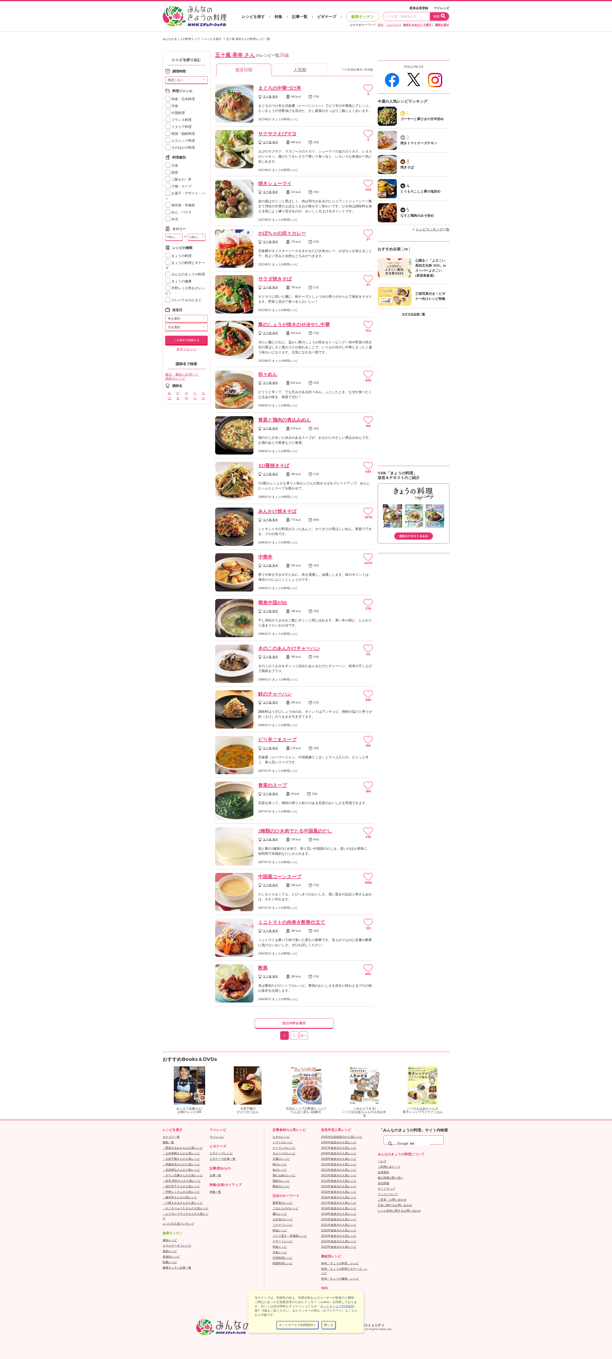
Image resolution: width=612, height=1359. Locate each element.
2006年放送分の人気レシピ (338, 1142)
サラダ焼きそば (275, 278)
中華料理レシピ (283, 1258)
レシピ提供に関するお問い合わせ (399, 1210)
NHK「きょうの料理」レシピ (340, 1263)
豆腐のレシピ (281, 1159)
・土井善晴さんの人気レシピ (181, 1153)
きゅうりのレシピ (284, 1153)
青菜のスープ (272, 785)
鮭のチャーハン (275, 693)
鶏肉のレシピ (281, 1181)
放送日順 (243, 69)
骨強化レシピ (171, 1256)
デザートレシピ (283, 1241)
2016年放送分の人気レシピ (338, 1197)
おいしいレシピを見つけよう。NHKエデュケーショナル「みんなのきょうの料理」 (195, 16)
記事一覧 (299, 17)
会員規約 (383, 1172)
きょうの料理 (180, 256)
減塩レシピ (170, 1240)
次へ (303, 1035)
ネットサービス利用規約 (337, 1306)
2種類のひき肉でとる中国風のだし (295, 830)
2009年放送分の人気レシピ (338, 1159)
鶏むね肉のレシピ (284, 1175)
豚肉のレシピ (281, 1186)
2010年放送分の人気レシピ (338, 1164)
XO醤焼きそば (273, 465)
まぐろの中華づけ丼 (279, 88)
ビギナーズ (326, 17)
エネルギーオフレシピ (177, 1245)
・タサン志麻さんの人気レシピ (183, 1175)
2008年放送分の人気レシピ (338, 1153)
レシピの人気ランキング (178, 1223)
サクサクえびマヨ (277, 133)
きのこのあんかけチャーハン (289, 648)
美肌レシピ (170, 1251)
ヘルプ (382, 1161)
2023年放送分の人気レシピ (338, 1236)
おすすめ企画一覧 (413, 314)
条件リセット (186, 349)
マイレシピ (441, 8)
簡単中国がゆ (272, 602)
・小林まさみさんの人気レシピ (183, 1203)
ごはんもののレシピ (285, 1208)
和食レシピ (280, 1247)
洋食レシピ (280, 1252)
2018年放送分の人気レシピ (338, 1208)
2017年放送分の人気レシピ (338, 1203)
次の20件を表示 (294, 1023)
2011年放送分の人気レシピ (338, 1170)
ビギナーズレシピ (221, 1153)
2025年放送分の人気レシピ (338, 1247)
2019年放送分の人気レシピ (338, 1214)
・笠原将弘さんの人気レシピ (181, 1170)
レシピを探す (253, 17)
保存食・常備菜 (182, 205)
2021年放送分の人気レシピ (338, 1225)
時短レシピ (280, 1230)
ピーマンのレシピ (284, 1148)
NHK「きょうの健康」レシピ (340, 1278)
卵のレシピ (280, 1164)
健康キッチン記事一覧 (177, 1267)
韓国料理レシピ (283, 1263)
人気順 (300, 69)
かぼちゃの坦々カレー (282, 233)
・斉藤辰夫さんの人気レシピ (181, 1164)
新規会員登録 (419, 8)
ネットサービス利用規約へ (297, 1325)
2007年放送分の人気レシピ (338, 1148)
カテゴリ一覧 (171, 1137)
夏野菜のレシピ (283, 1203)
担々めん (267, 374)
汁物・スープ (180, 186)
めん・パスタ (180, 212)
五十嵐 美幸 (270, 96)
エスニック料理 (182, 140)
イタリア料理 (180, 127)
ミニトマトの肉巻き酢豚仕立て (291, 922)
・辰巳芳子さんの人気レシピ (181, 1186)
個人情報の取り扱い (391, 1177)
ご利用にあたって (389, 1166)
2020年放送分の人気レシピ (338, 1219)
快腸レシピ (170, 1262)
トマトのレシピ (283, 1142)
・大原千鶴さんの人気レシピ (181, 1159)
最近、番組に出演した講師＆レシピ (182, 376)
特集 (278, 17)
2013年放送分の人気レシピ (338, 1181)
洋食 (174, 106)
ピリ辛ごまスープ (277, 739)
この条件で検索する (186, 340)
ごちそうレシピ (283, 1225)
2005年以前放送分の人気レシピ (341, 1137)
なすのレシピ (281, 1137)
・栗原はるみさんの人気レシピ (183, 1148)
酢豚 (263, 967)
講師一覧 (168, 1142)
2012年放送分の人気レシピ (338, 1175)
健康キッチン (362, 17)
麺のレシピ (280, 1214)
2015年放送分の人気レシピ (338, 1192)
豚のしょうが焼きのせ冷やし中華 (294, 324)
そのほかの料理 (182, 147)
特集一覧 (215, 1192)
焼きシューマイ (275, 183)
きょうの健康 (180, 281)
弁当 (174, 219)
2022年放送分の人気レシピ (338, 1230)
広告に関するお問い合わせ (395, 1205)
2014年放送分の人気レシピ (338, 1186)
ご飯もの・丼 (180, 179)
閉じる (328, 1325)
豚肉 (380, 25)
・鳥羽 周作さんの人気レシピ (182, 1181)
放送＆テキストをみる (413, 536)
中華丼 (265, 556)
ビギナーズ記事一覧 (222, 1159)
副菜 (174, 172)
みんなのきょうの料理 (187, 274)
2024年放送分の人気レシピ (338, 1241)
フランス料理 (180, 120)
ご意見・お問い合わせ (392, 1199)
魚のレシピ (280, 1170)
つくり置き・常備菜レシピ (290, 1236)
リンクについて (388, 1194)
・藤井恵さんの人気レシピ (180, 1197)
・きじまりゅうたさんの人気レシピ (185, 1208)
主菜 (174, 165)
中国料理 (177, 113)
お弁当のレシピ (283, 1219)
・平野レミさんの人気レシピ (181, 1192)
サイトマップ (386, 1188)
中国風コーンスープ (279, 876)
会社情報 (383, 1183)
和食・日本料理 (182, 99)
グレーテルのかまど (186, 300)
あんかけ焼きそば (277, 511)
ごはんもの (392, 25)
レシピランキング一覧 (432, 229)
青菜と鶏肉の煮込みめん (284, 419)
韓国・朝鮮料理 (182, 134)
